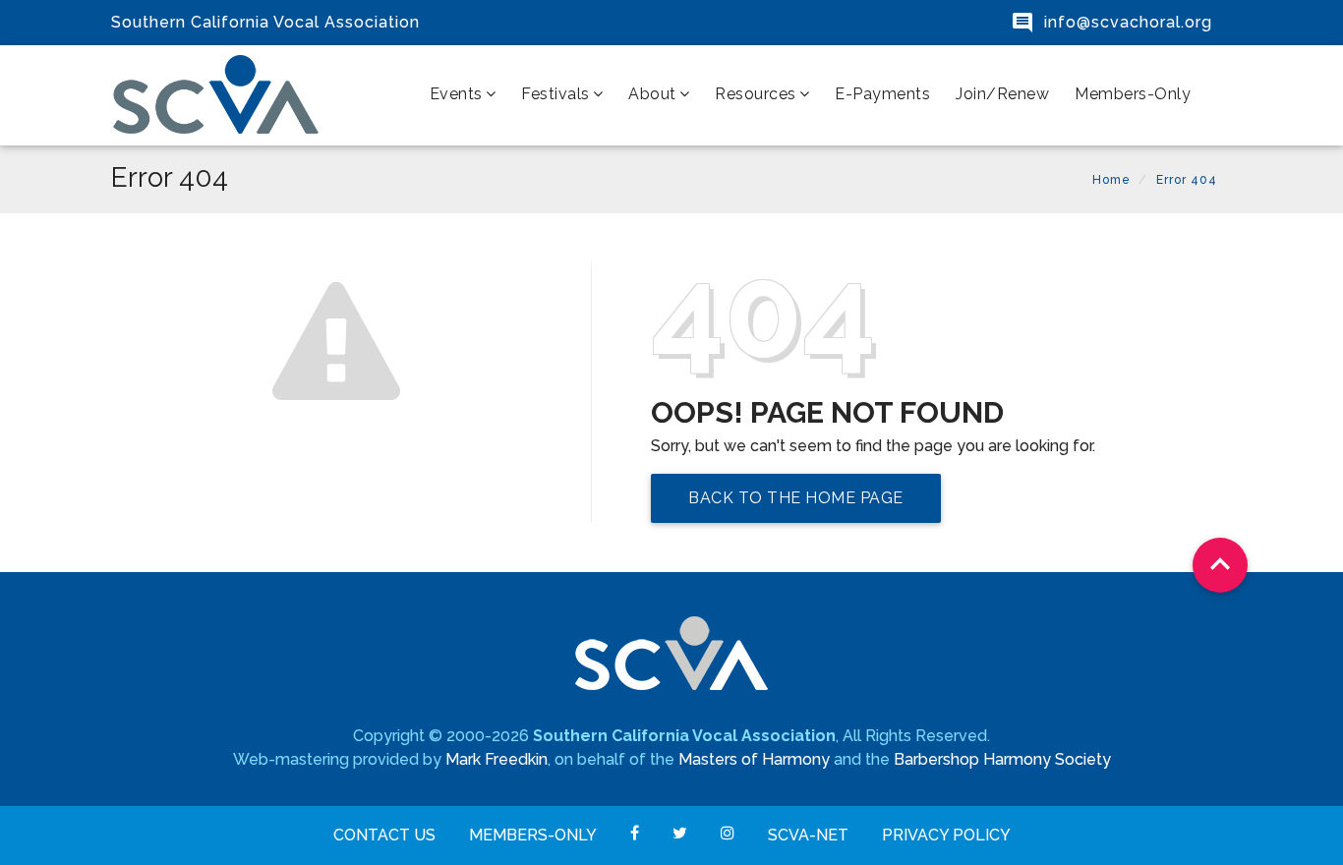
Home (1111, 180)
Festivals (555, 94)
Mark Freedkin (496, 759)
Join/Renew (1002, 94)
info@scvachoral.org (1128, 22)
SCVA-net (808, 835)
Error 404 (1186, 180)
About (652, 94)
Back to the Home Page (796, 498)
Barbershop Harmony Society (1002, 759)
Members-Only (1133, 94)
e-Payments (882, 94)
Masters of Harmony (754, 759)
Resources (755, 94)
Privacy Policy (946, 835)
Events (456, 94)
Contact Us (384, 835)
